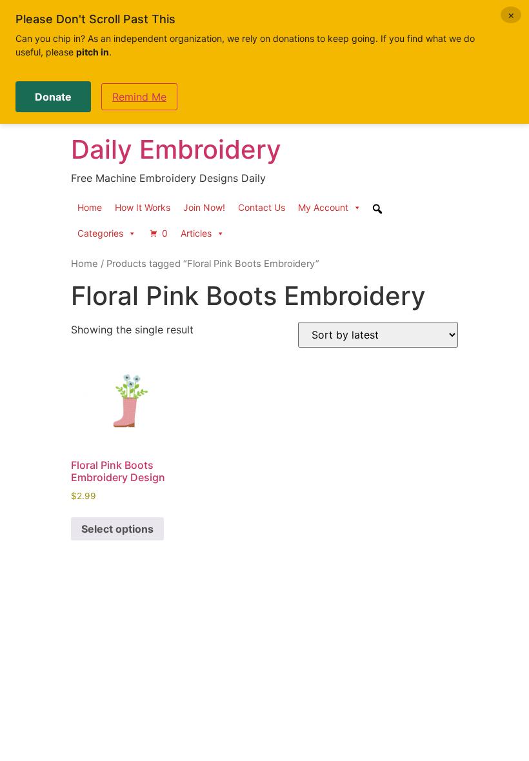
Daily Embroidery (176, 149)
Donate (53, 96)
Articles (196, 233)
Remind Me (139, 96)
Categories (100, 233)
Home (89, 207)
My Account (323, 207)
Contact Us (261, 207)
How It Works (142, 207)
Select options (117, 528)
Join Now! (204, 207)
